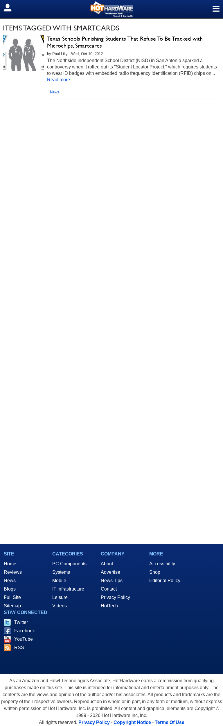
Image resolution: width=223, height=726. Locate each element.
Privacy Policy (115, 597)
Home (10, 563)
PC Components (69, 563)
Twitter (21, 622)
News (54, 92)
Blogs (10, 588)
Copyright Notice (132, 722)
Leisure (60, 597)
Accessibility (162, 563)
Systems (61, 572)
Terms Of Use (169, 722)
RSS (19, 647)
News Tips (112, 580)
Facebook (24, 630)
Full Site (12, 597)
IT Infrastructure (68, 588)
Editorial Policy (164, 580)
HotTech (109, 605)
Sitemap (12, 605)
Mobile (59, 580)
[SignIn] (11, 7)
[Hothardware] (111, 9)
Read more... (60, 79)
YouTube (23, 639)
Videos (59, 605)
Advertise (110, 572)
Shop (154, 572)
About (107, 563)
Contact (109, 588)
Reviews (13, 572)
